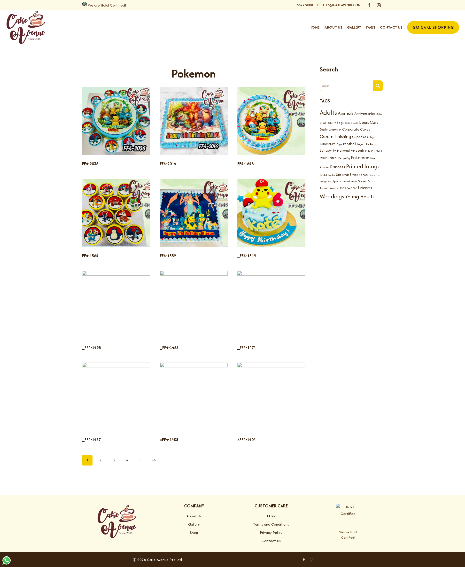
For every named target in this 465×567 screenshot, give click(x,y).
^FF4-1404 (246, 440)
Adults (328, 112)
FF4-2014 (168, 164)
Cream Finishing (335, 136)
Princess (337, 167)
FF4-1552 (168, 256)
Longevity (328, 150)
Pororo (324, 167)
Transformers (329, 188)
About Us (333, 27)
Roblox (331, 175)
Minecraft (357, 150)
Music (379, 151)
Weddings (332, 196)
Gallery (354, 27)
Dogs (339, 144)
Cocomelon (335, 130)
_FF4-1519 (246, 256)
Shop (194, 532)
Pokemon (360, 157)
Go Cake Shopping (433, 27)
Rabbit (323, 175)
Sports (337, 181)
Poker (373, 158)
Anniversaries (364, 113)
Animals (345, 113)
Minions (370, 151)
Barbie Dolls (351, 123)
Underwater (348, 188)
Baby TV (331, 123)
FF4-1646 (245, 164)
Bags (340, 123)
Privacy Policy (271, 532)
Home (314, 27)
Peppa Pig (344, 158)
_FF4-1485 (169, 347)
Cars (374, 122)
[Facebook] (369, 5)
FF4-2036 (90, 164)
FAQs (370, 27)
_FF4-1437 (91, 440)
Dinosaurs (327, 143)
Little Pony (370, 144)
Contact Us (391, 27)
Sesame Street (348, 174)
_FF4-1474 (246, 347)
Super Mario (367, 181)
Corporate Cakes (356, 129)
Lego (360, 144)
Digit (372, 137)
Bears (364, 122)
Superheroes (349, 181)
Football (349, 143)
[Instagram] (379, 5)
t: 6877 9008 (303, 5)
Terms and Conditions (271, 524)
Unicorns (365, 188)
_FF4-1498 (91, 347)
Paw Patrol (328, 157)
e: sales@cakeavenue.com (339, 5)
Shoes (365, 175)
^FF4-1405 (169, 440)
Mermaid (343, 150)
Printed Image (363, 166)
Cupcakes (360, 136)
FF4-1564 (90, 256)
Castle (324, 129)
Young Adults (359, 196)
